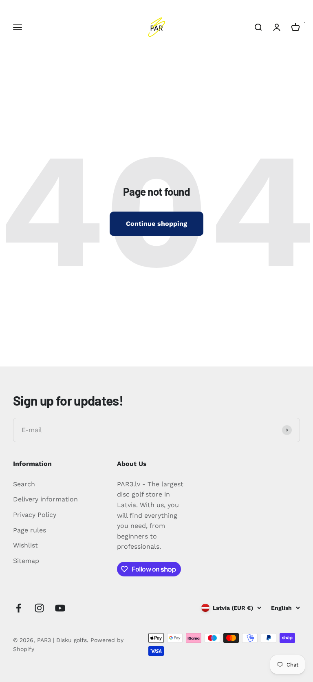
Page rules (29, 530)
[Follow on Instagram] (39, 608)
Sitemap (26, 561)
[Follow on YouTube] (60, 608)
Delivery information (45, 499)
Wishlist (25, 545)
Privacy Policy (34, 515)
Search (24, 484)
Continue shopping (156, 223)
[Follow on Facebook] (18, 608)
